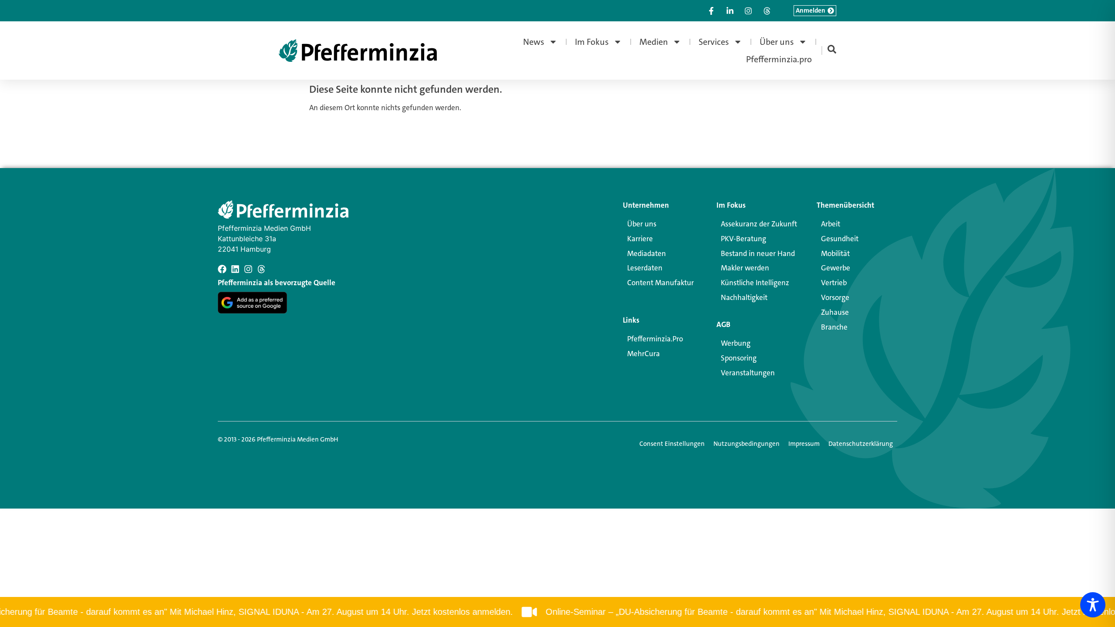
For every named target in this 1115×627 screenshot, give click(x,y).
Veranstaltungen (748, 373)
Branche (834, 327)
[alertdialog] (557, 612)
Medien (653, 41)
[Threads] (261, 269)
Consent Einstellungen (672, 443)
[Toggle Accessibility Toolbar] (1092, 604)
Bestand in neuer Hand (758, 253)
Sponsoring (739, 358)
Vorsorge (835, 297)
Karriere (640, 238)
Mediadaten (646, 253)
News (533, 41)
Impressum (804, 443)
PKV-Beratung (743, 238)
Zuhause (835, 312)
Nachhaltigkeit (744, 297)
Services (714, 41)
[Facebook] (222, 269)
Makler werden (745, 268)
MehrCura (643, 353)
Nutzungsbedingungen (746, 443)
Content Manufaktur (660, 282)
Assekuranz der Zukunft (759, 224)
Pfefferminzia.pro (779, 59)
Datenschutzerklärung (860, 443)
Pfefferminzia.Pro (655, 339)
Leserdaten (644, 268)
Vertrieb (834, 282)
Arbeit (830, 224)
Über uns (777, 41)
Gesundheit (839, 238)
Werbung (735, 343)
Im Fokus (592, 41)
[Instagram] (248, 269)
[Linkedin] (235, 269)
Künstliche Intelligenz (755, 282)
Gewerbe (835, 268)
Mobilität (835, 253)
